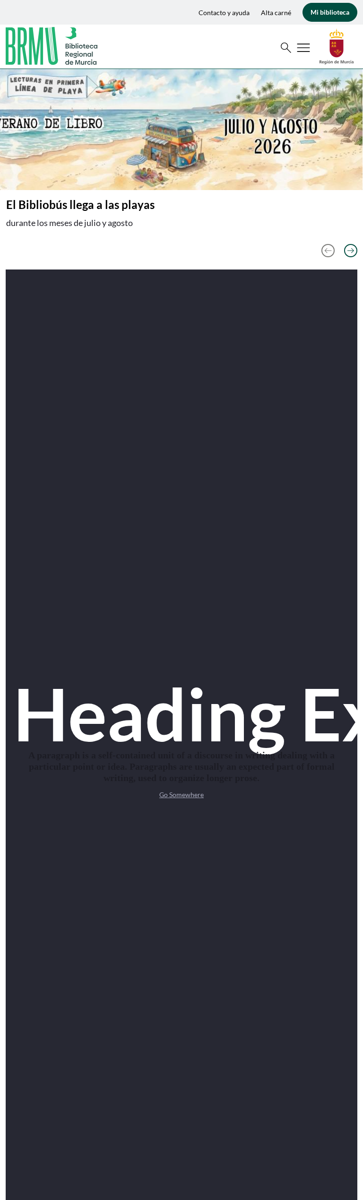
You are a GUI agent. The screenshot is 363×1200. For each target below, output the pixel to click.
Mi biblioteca (330, 12)
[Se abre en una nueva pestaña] (337, 45)
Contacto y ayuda (224, 13)
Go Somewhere (181, 795)
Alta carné (276, 13)
